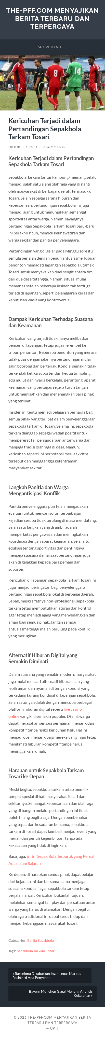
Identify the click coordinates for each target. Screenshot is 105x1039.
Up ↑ (54, 1028)
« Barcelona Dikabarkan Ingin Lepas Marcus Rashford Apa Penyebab (46, 976)
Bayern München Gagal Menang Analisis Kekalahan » (61, 993)
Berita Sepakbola (40, 940)
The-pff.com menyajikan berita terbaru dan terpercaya (52, 18)
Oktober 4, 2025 (22, 147)
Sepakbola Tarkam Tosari (36, 951)
